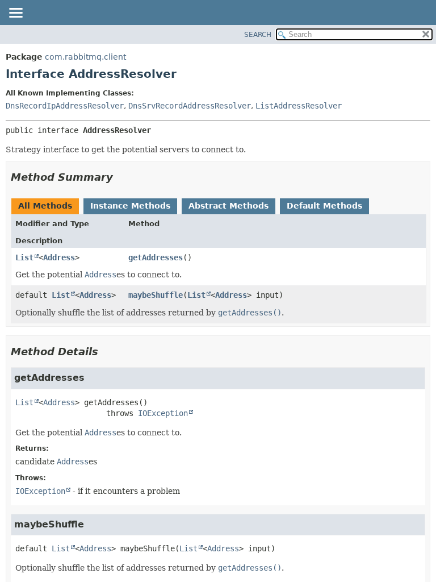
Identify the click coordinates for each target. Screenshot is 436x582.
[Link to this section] (120, 177)
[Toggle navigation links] (15, 14)
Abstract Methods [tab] (228, 205)
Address (59, 257)
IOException (163, 413)
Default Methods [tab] (324, 205)
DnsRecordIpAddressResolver (65, 105)
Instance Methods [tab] (130, 205)
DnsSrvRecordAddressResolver (189, 105)
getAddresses (155, 257)
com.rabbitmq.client (85, 56)
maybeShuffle (155, 295)
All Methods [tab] (45, 205)
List (24, 257)
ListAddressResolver (298, 105)
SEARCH (257, 35)
